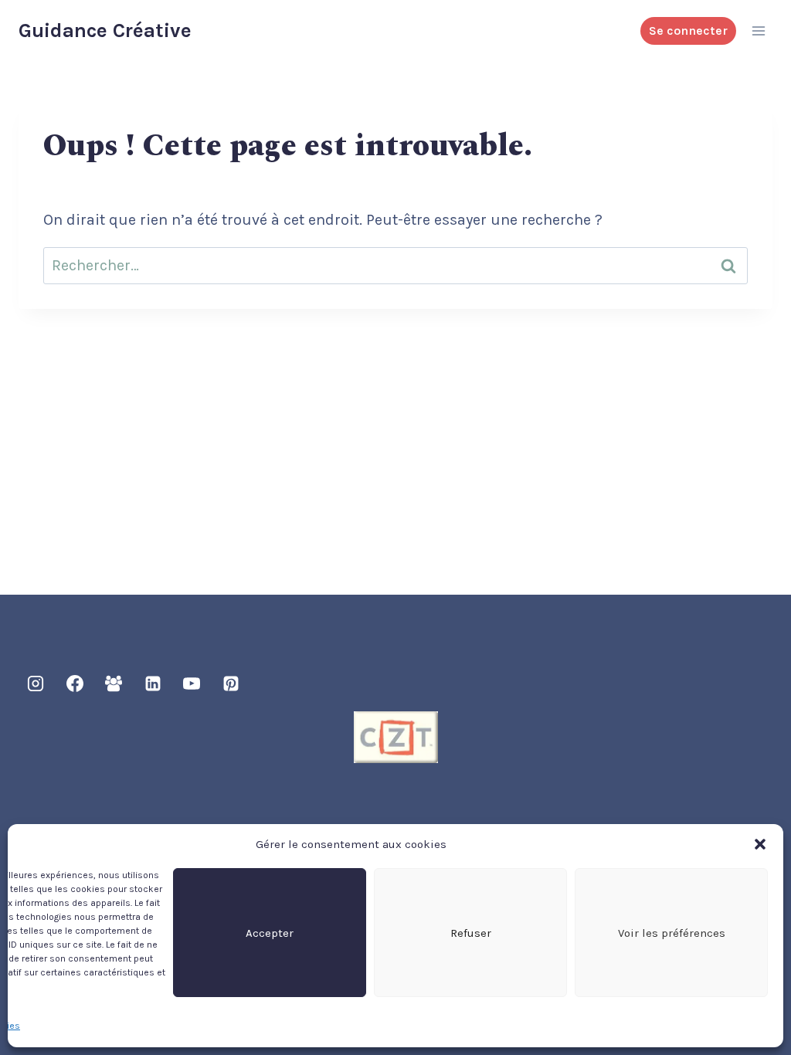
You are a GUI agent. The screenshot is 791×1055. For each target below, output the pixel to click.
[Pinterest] (231, 684)
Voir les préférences (671, 933)
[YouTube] (192, 684)
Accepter (270, 933)
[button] (760, 844)
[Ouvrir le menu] (758, 30)
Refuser (470, 933)
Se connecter (688, 30)
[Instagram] (36, 684)
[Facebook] (75, 684)
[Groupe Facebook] (114, 684)
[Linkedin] (153, 684)
